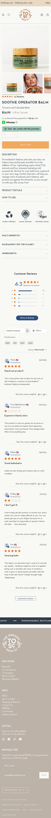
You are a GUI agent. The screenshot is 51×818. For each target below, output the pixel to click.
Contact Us (7, 705)
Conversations (9, 670)
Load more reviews (25, 598)
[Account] (42, 14)
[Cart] (47, 14)
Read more (10, 577)
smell (30, 343)
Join (44, 775)
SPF (14, 815)
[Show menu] (4, 15)
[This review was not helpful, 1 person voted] (44, 442)
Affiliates (6, 708)
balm (8, 343)
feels (22, 343)
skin (15, 343)
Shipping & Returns (11, 702)
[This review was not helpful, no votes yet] (44, 394)
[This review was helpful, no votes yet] (39, 394)
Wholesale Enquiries (11, 805)
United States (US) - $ (14, 790)
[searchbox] (15, 331)
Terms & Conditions (11, 810)
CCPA (25, 810)
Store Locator (8, 676)
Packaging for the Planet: (18, 245)
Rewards (6, 666)
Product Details (12, 190)
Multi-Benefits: (11, 236)
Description (9, 154)
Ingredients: (9, 253)
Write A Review (27, 318)
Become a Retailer (10, 679)
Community (7, 673)
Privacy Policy (30, 805)
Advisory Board (9, 714)
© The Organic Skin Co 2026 (14, 799)
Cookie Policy (35, 810)
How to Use (9, 197)
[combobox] (37, 350)
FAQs (4, 696)
